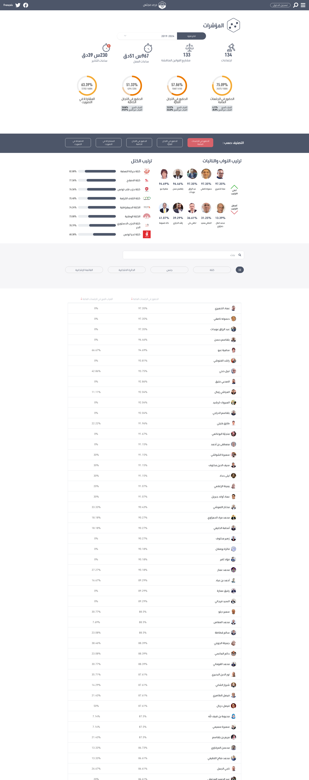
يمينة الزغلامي (222, 486)
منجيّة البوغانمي (221, 433)
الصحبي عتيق (222, 381)
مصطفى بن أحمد (220, 444)
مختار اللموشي (221, 507)
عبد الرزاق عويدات (220, 329)
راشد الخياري (178, 222)
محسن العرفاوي (220, 747)
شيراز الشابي (222, 684)
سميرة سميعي (221, 726)
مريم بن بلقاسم (221, 737)
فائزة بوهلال (222, 548)
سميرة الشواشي (220, 454)
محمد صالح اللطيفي (219, 758)
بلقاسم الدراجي (221, 412)
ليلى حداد (225, 475)
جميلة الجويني (222, 643)
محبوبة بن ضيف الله (219, 716)
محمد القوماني (221, 664)
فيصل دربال (223, 705)
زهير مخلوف (223, 538)
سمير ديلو (224, 611)
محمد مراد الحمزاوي (219, 517)
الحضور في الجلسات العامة (200, 142)
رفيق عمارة (223, 590)
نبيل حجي (224, 371)
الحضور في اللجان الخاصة (139, 142)
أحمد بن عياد (223, 580)
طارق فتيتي (223, 423)
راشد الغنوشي (222, 360)
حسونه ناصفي (206, 188)
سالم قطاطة (222, 632)
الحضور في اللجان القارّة (169, 142)
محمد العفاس (222, 622)
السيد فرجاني (222, 601)
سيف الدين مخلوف (219, 465)
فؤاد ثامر (225, 559)
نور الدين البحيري (221, 674)
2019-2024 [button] (167, 36)
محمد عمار (223, 569)
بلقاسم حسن (178, 188)
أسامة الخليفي (222, 528)
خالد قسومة (164, 222)
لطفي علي (192, 222)
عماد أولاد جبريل (220, 496)
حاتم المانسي (222, 653)
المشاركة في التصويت (109, 142)
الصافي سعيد (206, 222)
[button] (123, 36)
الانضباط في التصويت (78, 142)
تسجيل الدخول (280, 5)
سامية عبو (164, 188)
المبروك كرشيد (221, 402)
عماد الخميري (220, 188)
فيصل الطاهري (221, 695)
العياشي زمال (222, 392)
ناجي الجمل (223, 768)
